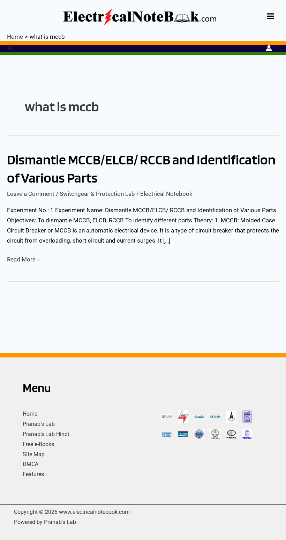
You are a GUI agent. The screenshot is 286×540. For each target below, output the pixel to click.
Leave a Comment (30, 193)
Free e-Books (38, 444)
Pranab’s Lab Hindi (46, 434)
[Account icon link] (269, 48)
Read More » (23, 258)
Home (30, 413)
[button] (10, 48)
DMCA (30, 464)
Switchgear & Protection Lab (97, 193)
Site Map (34, 454)
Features (33, 474)
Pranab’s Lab (39, 424)
